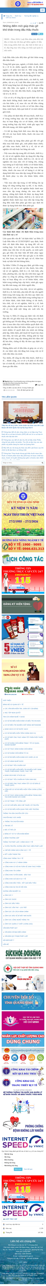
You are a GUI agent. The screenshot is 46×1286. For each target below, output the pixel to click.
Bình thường (8, 1160)
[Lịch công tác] (23, 559)
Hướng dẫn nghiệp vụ (31, 16)
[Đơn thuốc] (23, 1101)
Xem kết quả (28, 1169)
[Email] (42, 23)
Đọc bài (34, 34)
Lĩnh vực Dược (11, 17)
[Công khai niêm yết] (23, 1082)
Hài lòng (7, 1157)
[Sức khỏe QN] (23, 690)
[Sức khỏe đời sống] (23, 954)
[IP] (23, 1141)
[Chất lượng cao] (23, 1039)
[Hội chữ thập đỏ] (23, 968)
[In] (40, 23)
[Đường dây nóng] (23, 544)
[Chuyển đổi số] (23, 1001)
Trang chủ (8, 16)
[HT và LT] (23, 1021)
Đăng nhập (36, 2)
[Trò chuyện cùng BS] (23, 983)
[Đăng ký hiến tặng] (23, 604)
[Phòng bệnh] (23, 1124)
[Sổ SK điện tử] (23, 636)
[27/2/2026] (23, 501)
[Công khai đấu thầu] (23, 1071)
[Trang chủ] (23, 3)
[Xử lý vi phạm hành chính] (23, 671)
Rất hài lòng (8, 1154)
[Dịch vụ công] (23, 1056)
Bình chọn (18, 1169)
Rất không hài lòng (11, 1165)
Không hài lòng (9, 1163)
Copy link (40, 385)
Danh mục (18, 16)
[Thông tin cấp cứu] (23, 580)
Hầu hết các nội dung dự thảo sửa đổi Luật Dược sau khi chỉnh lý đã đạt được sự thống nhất (22, 449)
